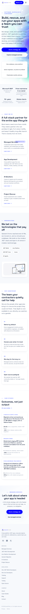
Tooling (3, 580)
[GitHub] (3, 540)
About (3, 591)
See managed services (14, 517)
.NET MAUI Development (8, 551)
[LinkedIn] (6, 540)
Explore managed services (14, 55)
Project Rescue (6, 562)
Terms (8, 608)
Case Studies (5, 593)
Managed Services (7, 549)
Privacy (3, 608)
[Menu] (25, 2)
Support (4, 578)
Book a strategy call (14, 49)
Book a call (19, 2)
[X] (10, 540)
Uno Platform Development (9, 554)
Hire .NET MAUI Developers (9, 570)
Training (4, 575)
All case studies (6, 408)
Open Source (5, 583)
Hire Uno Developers (7, 572)
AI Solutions (5, 559)
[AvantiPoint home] (6, 2)
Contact (4, 599)
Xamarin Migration (6, 557)
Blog (3, 596)
